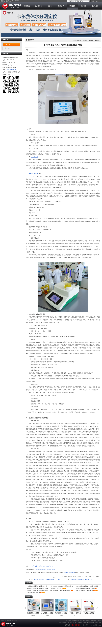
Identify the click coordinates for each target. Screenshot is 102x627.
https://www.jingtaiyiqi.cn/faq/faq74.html (45, 569)
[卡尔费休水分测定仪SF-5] (89, 605)
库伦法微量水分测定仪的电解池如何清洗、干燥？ (47, 579)
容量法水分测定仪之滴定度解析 (84, 590)
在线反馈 (9, 620)
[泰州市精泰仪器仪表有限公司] (11, 8)
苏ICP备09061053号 (96, 620)
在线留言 (3, 620)
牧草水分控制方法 (56, 588)
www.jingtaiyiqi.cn (11, 69)
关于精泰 (14, 620)
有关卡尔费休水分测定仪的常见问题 (60, 590)
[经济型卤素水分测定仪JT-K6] (61, 605)
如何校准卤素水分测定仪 (33, 592)
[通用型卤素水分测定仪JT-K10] (33, 605)
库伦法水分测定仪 (48, 566)
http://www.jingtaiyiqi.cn (69, 572)
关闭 (98, 576)
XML (99, 622)
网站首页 (85, 40)
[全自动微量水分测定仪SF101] (47, 605)
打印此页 (91, 576)
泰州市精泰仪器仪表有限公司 (72, 620)
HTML (96, 622)
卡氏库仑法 (34, 157)
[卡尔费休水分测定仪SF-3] (75, 605)
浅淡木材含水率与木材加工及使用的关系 (81, 579)
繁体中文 (94, 1)
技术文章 (97, 40)
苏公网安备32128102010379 (66, 622)
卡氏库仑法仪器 (33, 173)
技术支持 (91, 40)
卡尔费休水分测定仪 (36, 566)
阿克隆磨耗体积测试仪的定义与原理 (85, 588)
